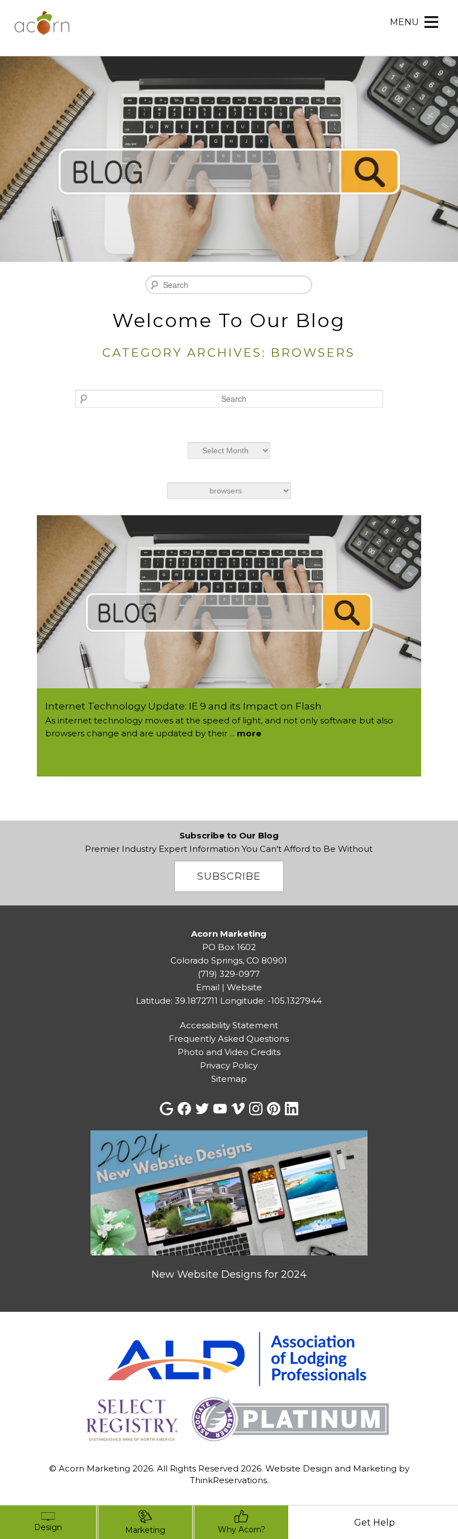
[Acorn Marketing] (42, 30)
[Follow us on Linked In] (291, 1108)
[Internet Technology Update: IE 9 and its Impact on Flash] (229, 685)
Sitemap (229, 1078)
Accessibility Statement (229, 1025)
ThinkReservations (228, 1480)
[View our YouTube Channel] (220, 1108)
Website (244, 987)
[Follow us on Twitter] (202, 1108)
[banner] (229, 1389)
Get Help (374, 1522)
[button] (404, 22)
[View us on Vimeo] (238, 1108)
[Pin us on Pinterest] (273, 1108)
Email (208, 987)
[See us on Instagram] (256, 1108)
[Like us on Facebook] (184, 1108)
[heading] (229, 336)
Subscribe (229, 876)
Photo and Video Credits (229, 1052)
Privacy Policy (228, 1065)
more (249, 733)
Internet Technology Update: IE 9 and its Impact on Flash (183, 706)
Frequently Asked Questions (229, 1038)
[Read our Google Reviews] (166, 1108)
